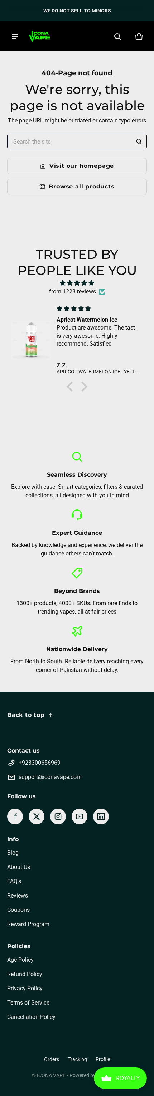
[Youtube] (79, 816)
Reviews (17, 895)
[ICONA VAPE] (39, 36)
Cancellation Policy (31, 1017)
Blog (13, 852)
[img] (77, 282)
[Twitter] (36, 816)
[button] (117, 36)
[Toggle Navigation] (15, 36)
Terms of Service (28, 1002)
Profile (103, 1059)
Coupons (18, 909)
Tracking (77, 1059)
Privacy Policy (25, 988)
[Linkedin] (101, 816)
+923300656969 (40, 762)
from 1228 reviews (72, 291)
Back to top (26, 715)
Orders (51, 1059)
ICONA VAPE (51, 1075)
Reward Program (28, 924)
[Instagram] (58, 816)
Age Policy (20, 959)
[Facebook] (15, 816)
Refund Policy (24, 974)
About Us (18, 867)
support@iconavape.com (50, 777)
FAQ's (14, 881)
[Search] (139, 141)
